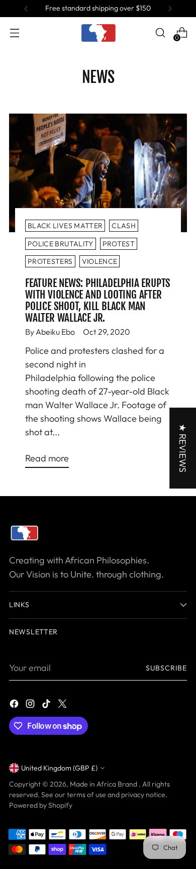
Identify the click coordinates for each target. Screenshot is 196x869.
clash (124, 225)
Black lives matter (65, 225)
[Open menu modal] (14, 33)
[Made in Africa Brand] (98, 32)
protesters (50, 261)
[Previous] (26, 8)
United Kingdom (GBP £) (59, 768)
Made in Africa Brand (104, 784)
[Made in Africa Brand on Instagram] (31, 705)
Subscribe (166, 667)
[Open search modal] (160, 33)
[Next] (170, 8)
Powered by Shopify (40, 805)
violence (100, 261)
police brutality (60, 243)
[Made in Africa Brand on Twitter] (63, 705)
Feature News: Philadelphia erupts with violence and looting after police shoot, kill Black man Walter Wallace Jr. (97, 300)
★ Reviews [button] (182, 448)
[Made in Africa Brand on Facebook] (15, 705)
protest (119, 243)
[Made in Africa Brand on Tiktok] (47, 705)
